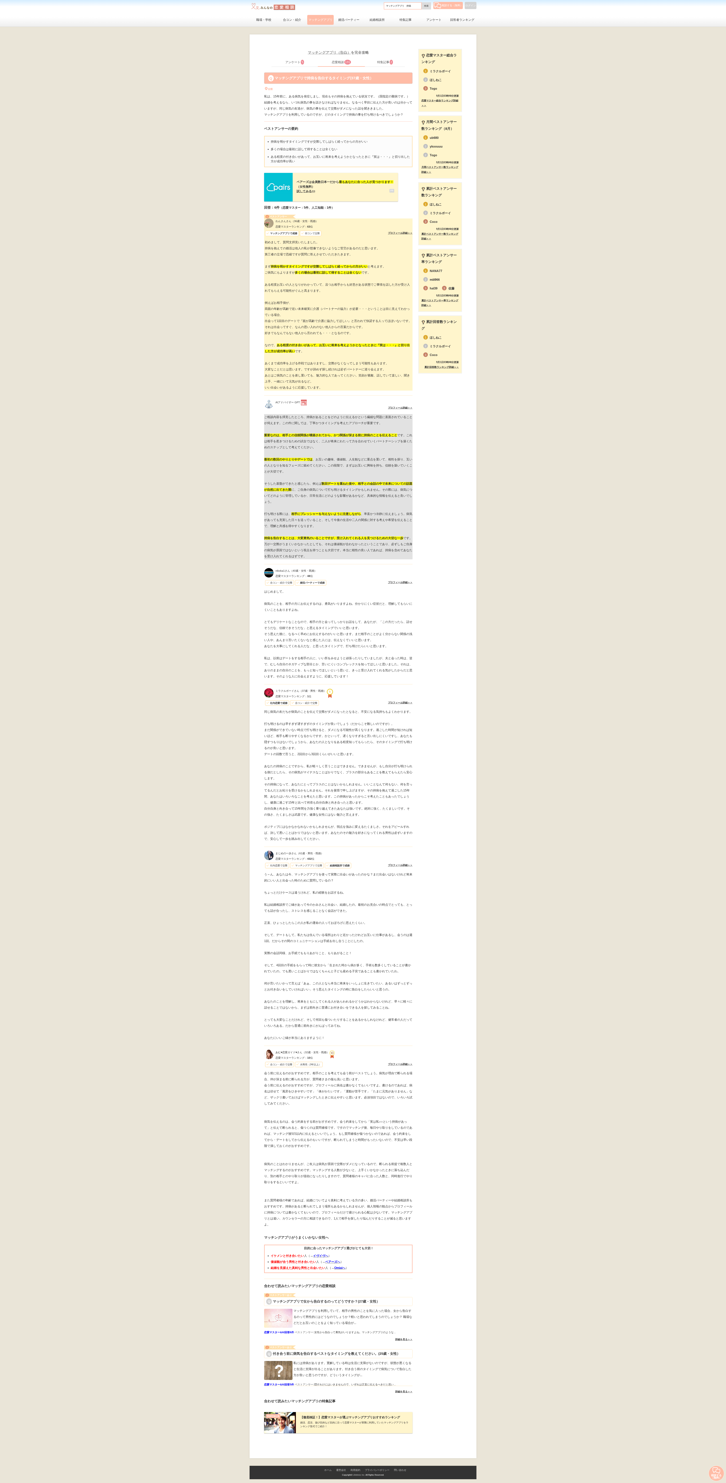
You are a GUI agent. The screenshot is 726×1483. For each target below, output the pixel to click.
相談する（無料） (452, 5)
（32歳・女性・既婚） (302, 1052)
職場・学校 (263, 19)
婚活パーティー (348, 19)
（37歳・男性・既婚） (300, 690)
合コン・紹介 (292, 19)
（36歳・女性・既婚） (296, 221)
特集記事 (405, 19)
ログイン (470, 5)
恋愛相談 (341, 62)
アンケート (433, 19)
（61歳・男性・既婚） (299, 853)
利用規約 (355, 1470)
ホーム (328, 1470)
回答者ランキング (462, 19)
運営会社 (341, 1470)
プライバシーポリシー (377, 1470)
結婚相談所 (377, 19)
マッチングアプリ (320, 19)
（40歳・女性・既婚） (296, 570)
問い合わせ (400, 1470)
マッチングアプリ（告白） (329, 52)
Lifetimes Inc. (359, 1475)
